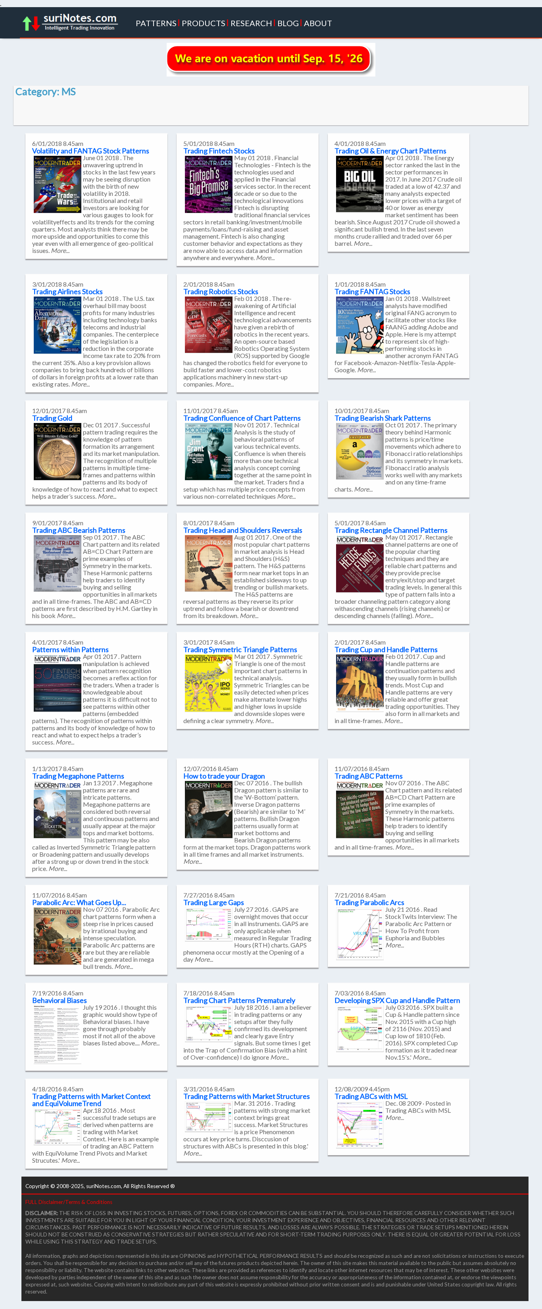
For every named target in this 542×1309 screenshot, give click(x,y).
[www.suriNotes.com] (72, 20)
